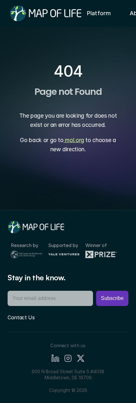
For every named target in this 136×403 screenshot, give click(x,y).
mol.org (74, 140)
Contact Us (21, 317)
